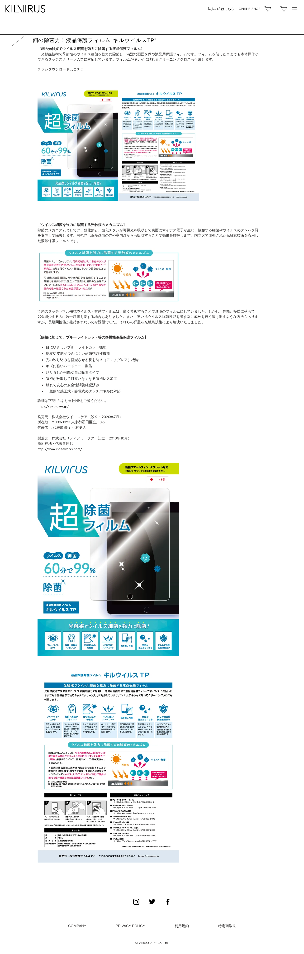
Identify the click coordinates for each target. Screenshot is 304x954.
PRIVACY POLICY (130, 926)
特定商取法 (227, 926)
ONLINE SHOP (249, 8)
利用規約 (182, 926)
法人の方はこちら (221, 9)
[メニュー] (294, 9)
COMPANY (77, 926)
